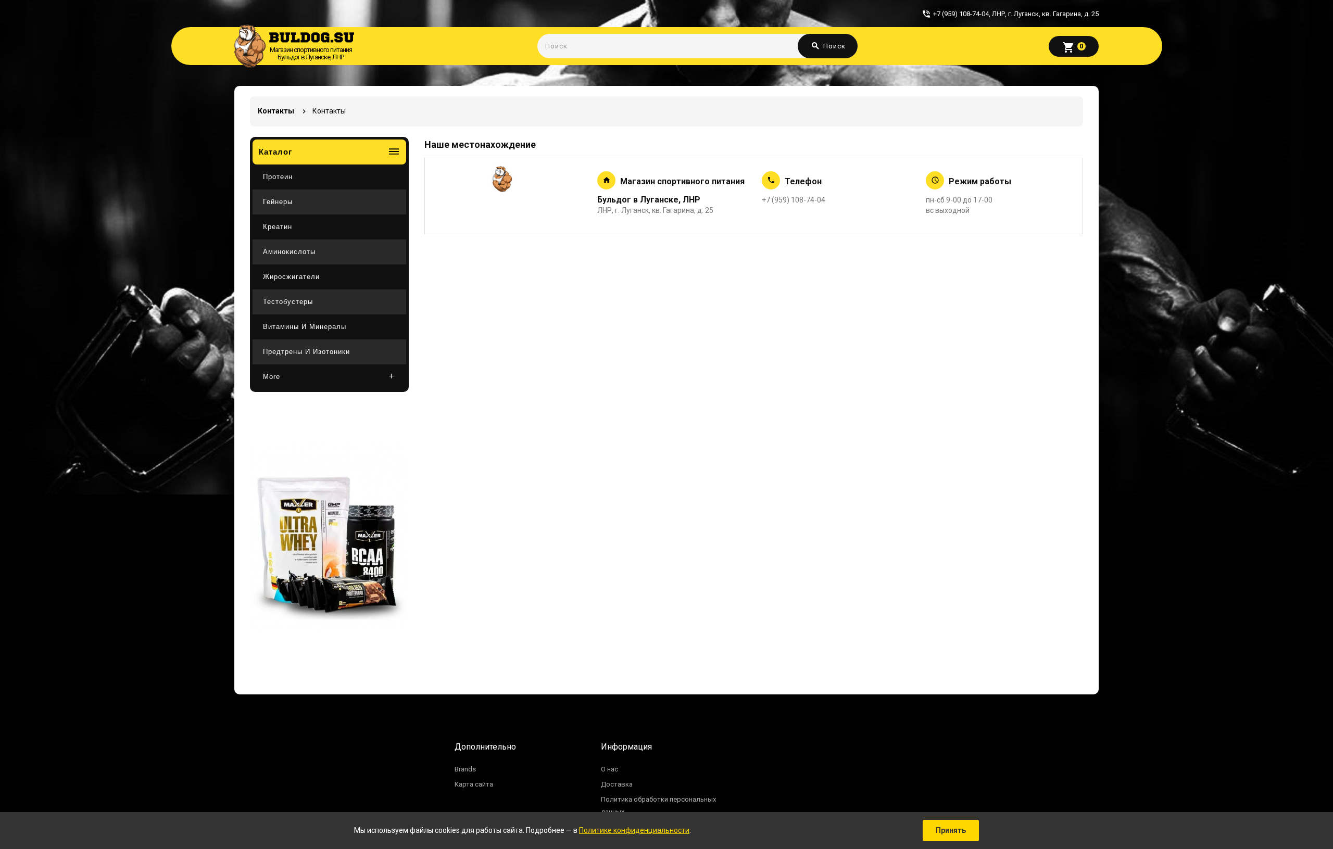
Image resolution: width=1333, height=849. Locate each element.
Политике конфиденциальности (634, 830)
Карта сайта (474, 784)
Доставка (617, 784)
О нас (609, 769)
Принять (951, 830)
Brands (465, 769)
